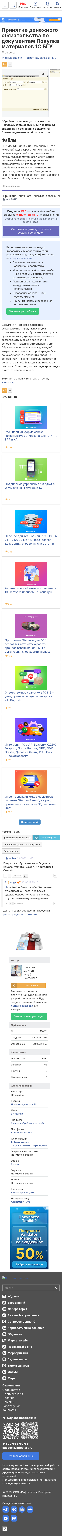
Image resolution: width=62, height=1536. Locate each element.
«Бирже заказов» (21, 258)
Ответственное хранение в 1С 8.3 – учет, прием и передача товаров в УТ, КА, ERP (29, 696)
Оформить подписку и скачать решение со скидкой (31, 231)
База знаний (16, 1302)
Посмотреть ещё (29, 822)
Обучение (15, 1334)
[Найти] (56, 1288)
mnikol (12, 858)
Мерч (12, 1378)
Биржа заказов (18, 1365)
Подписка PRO (12, 1394)
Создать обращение (21, 1456)
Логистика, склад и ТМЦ (25, 1104)
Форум (13, 1372)
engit (13, 882)
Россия (15, 1164)
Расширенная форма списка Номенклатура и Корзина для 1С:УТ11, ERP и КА (31, 435)
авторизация (29, 914)
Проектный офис (20, 1346)
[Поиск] (13, 5)
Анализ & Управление (23, 1315)
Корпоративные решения (26, 1328)
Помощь (8, 1402)
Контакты (9, 1410)
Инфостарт (9, 382)
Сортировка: (21, 844)
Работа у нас (11, 1406)
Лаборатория (17, 1309)
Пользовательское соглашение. (22, 1479)
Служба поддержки (21, 1417)
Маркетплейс (18, 1340)
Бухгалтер (17, 1113)
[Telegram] (5, 1510)
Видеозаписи (17, 1359)
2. (6, 882)
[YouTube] (5, 1519)
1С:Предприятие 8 (21, 1132)
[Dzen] (30, 1510)
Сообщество (11, 1389)
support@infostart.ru (17, 1447)
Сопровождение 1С (21, 1321)
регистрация (11, 914)
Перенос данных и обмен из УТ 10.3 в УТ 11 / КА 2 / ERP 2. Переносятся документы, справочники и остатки (31, 539)
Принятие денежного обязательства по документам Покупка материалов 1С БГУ (30, 38)
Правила (8, 1397)
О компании (11, 1385)
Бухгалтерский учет (22, 1192)
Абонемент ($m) (20, 1201)
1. (4, 858)
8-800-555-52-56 (15, 1443)
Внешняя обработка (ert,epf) (27, 1123)
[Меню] (5, 5)
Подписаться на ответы (18, 837)
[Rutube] (13, 1519)
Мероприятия (18, 1353)
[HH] (22, 1510)
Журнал (14, 1296)
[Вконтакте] (13, 1510)
